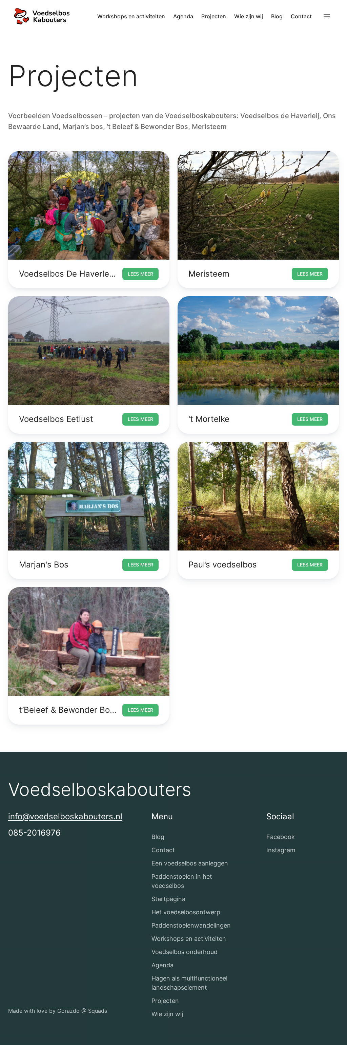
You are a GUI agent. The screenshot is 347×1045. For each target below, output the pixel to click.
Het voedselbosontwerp (185, 912)
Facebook (280, 836)
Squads (97, 1010)
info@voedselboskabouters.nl (65, 816)
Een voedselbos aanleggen (189, 863)
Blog (277, 16)
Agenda (183, 16)
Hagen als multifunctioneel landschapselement (189, 983)
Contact (301, 16)
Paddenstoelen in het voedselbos (181, 881)
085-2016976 (34, 833)
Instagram (280, 850)
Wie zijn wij (248, 16)
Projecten (213, 16)
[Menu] (326, 16)
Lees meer (140, 274)
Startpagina (168, 898)
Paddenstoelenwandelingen (191, 925)
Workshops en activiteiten (131, 16)
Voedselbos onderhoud (184, 951)
